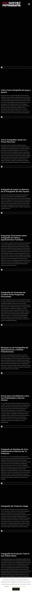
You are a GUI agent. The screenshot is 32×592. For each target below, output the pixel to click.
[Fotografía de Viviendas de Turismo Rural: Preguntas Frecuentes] (16, 279)
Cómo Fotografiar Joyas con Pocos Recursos (13, 141)
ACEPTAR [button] (16, 589)
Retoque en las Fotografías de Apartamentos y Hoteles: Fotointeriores (14, 350)
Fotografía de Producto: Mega (14, 506)
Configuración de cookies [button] (18, 586)
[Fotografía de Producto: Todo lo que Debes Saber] (16, 540)
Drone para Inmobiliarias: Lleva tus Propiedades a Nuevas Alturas (15, 398)
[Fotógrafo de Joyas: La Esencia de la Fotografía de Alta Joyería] (16, 176)
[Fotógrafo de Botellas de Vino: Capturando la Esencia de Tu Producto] (16, 435)
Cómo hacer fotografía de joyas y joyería (16, 91)
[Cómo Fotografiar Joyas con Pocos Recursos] (16, 126)
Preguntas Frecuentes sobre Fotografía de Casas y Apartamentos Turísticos (14, 238)
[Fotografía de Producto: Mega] (16, 492)
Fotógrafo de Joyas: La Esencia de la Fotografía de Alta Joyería (15, 190)
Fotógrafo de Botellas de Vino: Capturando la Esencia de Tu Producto (14, 451)
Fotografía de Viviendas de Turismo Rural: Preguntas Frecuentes (13, 294)
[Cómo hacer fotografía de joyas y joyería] (16, 76)
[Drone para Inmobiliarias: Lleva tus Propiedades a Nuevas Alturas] (16, 382)
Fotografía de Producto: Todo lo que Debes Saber (15, 555)
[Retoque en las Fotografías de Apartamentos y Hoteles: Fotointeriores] (16, 334)
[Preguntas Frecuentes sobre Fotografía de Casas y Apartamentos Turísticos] (16, 222)
